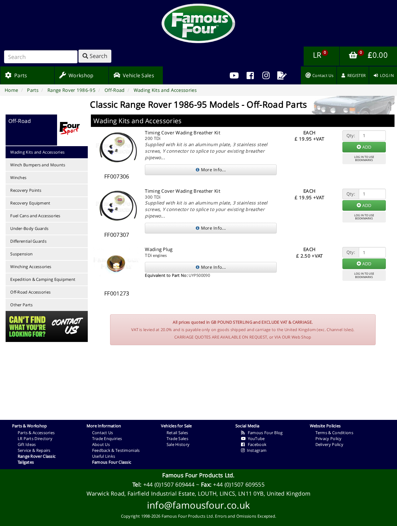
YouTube (255, 438)
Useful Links (103, 456)
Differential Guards (28, 241)
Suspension (21, 254)
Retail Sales (177, 432)
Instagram (255, 450)
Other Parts (21, 305)
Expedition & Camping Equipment (42, 279)
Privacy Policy (328, 438)
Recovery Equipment (30, 203)
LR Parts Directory (35, 438)
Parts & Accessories (36, 432)
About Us (101, 444)
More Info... (212, 170)
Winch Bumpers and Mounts (37, 165)
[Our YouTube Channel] (234, 75)
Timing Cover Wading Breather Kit (182, 132)
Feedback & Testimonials (116, 450)
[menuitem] (250, 75)
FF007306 (116, 176)
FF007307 (116, 234)
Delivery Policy (329, 444)
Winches (18, 177)
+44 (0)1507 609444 (168, 484)
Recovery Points (26, 190)
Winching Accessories (30, 266)
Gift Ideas (27, 444)
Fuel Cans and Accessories (35, 215)
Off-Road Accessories (30, 292)
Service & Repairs (34, 450)
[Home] (198, 23)
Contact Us (102, 432)
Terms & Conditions (334, 432)
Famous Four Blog (264, 432)
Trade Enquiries (107, 438)
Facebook (255, 444)
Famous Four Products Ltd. (198, 475)
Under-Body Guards (29, 228)
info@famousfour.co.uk (198, 505)
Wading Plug (158, 249)
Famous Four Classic (112, 462)
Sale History (178, 444)
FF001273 (116, 293)
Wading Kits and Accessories (37, 152)
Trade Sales (177, 438)
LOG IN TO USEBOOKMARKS (364, 158)
